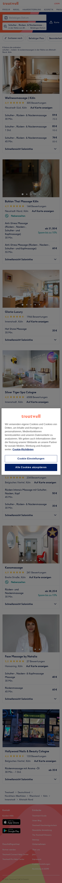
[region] (31, 441)
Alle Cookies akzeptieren (30, 467)
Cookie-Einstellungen (31, 458)
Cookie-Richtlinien (23, 449)
